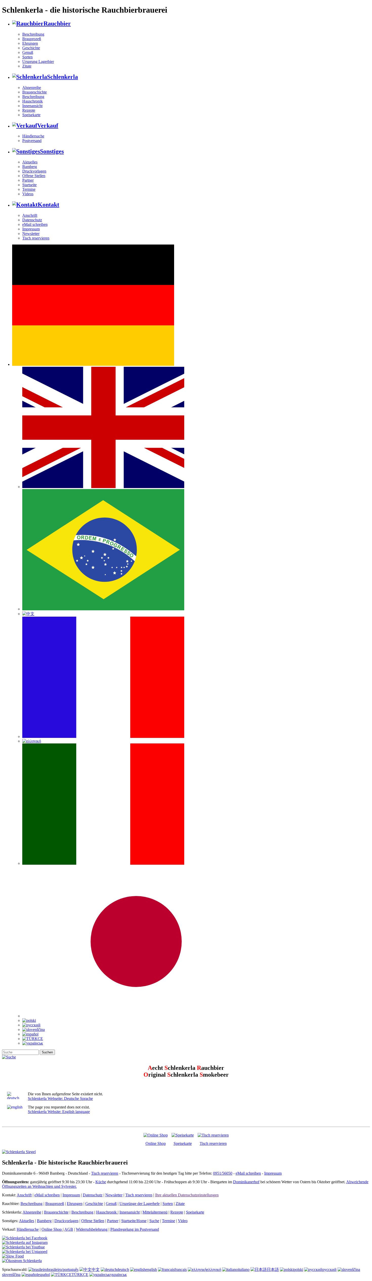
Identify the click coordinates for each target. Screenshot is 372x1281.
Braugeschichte (34, 92)
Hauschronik (32, 101)
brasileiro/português (62, 1269)
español (44, 1274)
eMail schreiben (35, 224)
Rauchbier (57, 23)
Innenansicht (32, 106)
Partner (28, 180)
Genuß (27, 52)
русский (329, 1269)
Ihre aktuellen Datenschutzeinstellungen (187, 1195)
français (180, 1269)
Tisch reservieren (35, 238)
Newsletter (30, 233)
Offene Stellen (33, 176)
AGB (68, 1229)
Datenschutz (32, 220)
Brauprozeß (31, 39)
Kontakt (48, 204)
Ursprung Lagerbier (38, 61)
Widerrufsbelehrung (92, 1229)
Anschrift (29, 215)
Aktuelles (29, 162)
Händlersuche (33, 136)
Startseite (29, 185)
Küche (100, 1182)
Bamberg (29, 166)
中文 (96, 1269)
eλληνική (213, 1269)
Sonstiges (52, 151)
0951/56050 (222, 1173)
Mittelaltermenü (155, 1212)
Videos (27, 194)
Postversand (32, 140)
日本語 (273, 1269)
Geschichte (31, 48)
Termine (28, 189)
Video (183, 1221)
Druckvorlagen (34, 171)
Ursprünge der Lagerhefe (139, 1203)
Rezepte (28, 110)
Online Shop (156, 1143)
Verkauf (47, 125)
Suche (154, 1221)
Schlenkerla (62, 77)
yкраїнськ (118, 1274)
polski (298, 1269)
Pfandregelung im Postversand (134, 1229)
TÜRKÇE (80, 1274)
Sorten (27, 57)
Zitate (26, 66)
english (151, 1269)
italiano (244, 1269)
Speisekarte (31, 115)
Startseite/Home (134, 1221)
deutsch (123, 1269)
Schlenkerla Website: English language (59, 1111)
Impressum (31, 229)
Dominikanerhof (246, 1182)
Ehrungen (30, 43)
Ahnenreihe (31, 87)
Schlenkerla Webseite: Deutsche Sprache (60, 1098)
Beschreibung (33, 34)
